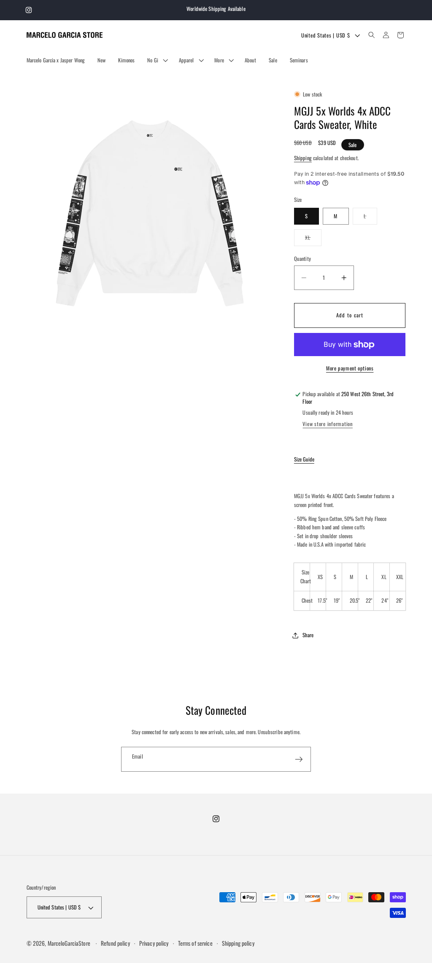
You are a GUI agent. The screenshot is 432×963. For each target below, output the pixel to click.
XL (313, 239)
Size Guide (304, 459)
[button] (156, 60)
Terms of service (195, 943)
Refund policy (115, 943)
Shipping (303, 158)
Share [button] (308, 635)
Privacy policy (154, 943)
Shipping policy (238, 943)
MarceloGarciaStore (69, 943)
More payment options (350, 368)
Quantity (302, 259)
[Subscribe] (298, 759)
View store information (327, 424)
